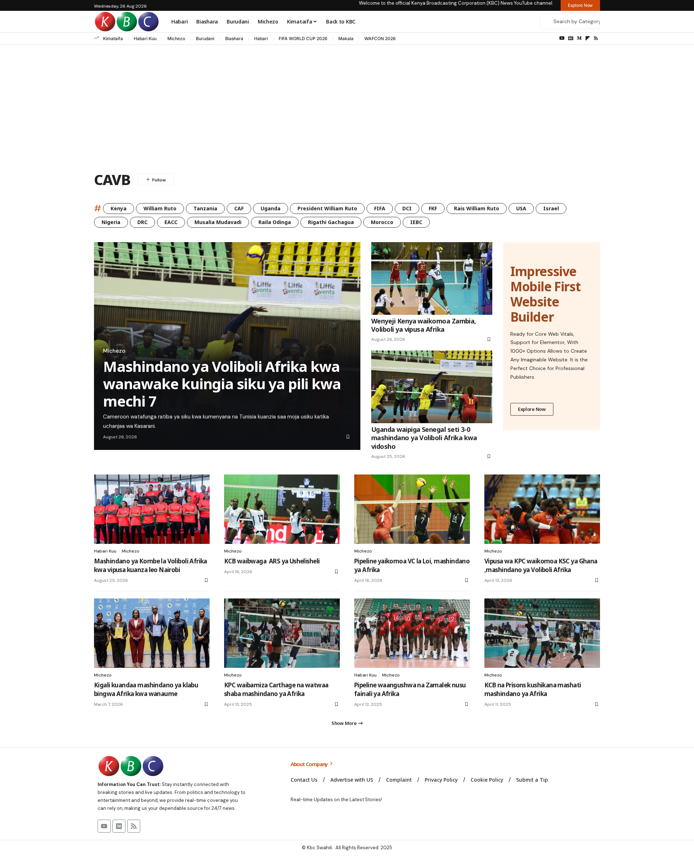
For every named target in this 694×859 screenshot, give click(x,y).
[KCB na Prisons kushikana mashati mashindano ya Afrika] (542, 633)
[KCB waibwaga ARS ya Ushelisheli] (282, 509)
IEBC (416, 222)
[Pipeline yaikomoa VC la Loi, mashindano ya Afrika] (412, 509)
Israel (551, 208)
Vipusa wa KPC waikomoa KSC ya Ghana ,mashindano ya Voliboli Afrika (540, 565)
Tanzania (205, 208)
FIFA (379, 208)
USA (521, 208)
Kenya (119, 208)
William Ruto (159, 208)
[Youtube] (104, 826)
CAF (239, 208)
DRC (142, 222)
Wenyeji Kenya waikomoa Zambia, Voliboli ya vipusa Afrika (423, 325)
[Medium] (579, 38)
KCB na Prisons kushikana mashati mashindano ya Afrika (532, 689)
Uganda (270, 208)
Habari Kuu (145, 38)
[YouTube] (561, 38)
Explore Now (532, 409)
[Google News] (570, 38)
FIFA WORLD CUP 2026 (303, 38)
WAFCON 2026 (380, 38)
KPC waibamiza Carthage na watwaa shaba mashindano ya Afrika (276, 689)
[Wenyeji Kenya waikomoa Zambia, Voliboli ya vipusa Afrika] (431, 278)
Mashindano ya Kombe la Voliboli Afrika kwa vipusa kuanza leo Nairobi (150, 565)
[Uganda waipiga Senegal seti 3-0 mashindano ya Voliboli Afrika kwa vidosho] (431, 387)
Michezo (176, 38)
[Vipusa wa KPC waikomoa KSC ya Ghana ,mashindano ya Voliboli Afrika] (542, 509)
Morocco (382, 222)
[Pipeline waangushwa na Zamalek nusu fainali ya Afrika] (412, 633)
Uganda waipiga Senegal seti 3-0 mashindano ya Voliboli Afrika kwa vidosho (424, 438)
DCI (407, 208)
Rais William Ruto (476, 208)
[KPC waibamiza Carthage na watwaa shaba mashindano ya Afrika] (282, 633)
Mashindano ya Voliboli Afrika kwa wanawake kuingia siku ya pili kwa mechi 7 (221, 383)
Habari (261, 38)
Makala (346, 38)
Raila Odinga (274, 222)
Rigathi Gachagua (331, 222)
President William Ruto (327, 208)
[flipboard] (587, 38)
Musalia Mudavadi (217, 222)
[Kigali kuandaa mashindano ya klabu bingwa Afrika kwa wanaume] (152, 633)
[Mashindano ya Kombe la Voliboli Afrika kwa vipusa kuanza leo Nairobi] (152, 509)
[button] (347, 723)
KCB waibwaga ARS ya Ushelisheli (272, 561)
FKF (433, 208)
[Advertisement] (347, 109)
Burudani (205, 38)
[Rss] (596, 38)
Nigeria (111, 222)
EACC (170, 222)
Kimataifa (113, 38)
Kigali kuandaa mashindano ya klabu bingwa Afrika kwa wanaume (146, 689)
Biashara (234, 38)
